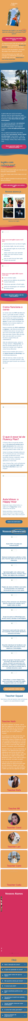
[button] (1, 209)
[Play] (1, 904)
